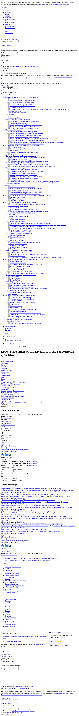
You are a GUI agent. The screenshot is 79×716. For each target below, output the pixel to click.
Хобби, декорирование (12, 582)
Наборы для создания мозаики (18, 247)
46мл (2, 442)
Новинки (8, 328)
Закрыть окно (5, 85)
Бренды (7, 16)
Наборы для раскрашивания (17, 244)
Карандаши (8, 570)
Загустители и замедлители (17, 113)
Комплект (4, 387)
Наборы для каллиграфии (16, 245)
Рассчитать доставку (22, 450)
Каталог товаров (6, 94)
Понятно (4, 7)
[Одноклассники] (4, 455)
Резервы (11, 218)
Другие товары (32, 461)
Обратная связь (10, 28)
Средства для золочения (16, 240)
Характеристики (6, 391)
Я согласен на (21, 66)
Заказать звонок (6, 45)
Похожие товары (6, 396)
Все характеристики (7, 418)
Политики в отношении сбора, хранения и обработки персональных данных (21, 78)
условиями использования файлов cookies (55, 4)
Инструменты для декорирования (19, 230)
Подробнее (70, 491)
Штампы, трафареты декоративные (20, 233)
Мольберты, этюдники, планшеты (16, 580)
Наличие (4, 398)
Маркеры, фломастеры (12, 573)
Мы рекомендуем (10, 326)
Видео (3, 401)
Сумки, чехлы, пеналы (12, 587)
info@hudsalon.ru (57, 632)
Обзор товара (5, 384)
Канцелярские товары (12, 591)
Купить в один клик (22, 688)
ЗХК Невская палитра (8, 425)
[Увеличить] (22, 403)
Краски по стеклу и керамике (18, 206)
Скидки (7, 330)
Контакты (8, 21)
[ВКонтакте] (2, 455)
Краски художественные (13, 567)
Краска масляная (6, 421)
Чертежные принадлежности (14, 586)
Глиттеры (11, 214)
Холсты (7, 579)
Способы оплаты (10, 19)
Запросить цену (18, 712)
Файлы (3, 399)
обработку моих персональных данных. (25, 66)
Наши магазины (10, 22)
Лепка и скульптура (11, 584)
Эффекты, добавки (14, 118)
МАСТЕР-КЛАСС (7, 428)
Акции (7, 14)
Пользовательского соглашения (63, 77)
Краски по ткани (14, 207)
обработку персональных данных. (23, 686)
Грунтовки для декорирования (18, 216)
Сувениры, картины (11, 592)
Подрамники (12, 294)
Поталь (10, 238)
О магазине (8, 24)
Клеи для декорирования (16, 221)
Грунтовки (12, 114)
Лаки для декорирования (16, 219)
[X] (10, 455)
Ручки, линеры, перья (12, 575)
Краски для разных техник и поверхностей (22, 209)
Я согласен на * (19, 686)
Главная (7, 10)
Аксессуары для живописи (17, 290)
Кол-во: (3, 448)
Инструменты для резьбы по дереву (20, 232)
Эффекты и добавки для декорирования (21, 213)
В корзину (12, 446)
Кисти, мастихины (11, 568)
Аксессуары (5, 392)
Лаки (10, 116)
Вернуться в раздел (7, 382)
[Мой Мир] (7, 455)
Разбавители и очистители (17, 111)
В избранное (21, 492)
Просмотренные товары (9, 555)
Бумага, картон (10, 577)
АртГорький (64, 645)
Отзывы (7, 12)
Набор (3, 386)
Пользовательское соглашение (11, 641)
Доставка (8, 17)
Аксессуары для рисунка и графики (20, 292)
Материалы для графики (13, 572)
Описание (4, 389)
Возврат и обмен (10, 26)
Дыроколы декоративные (16, 235)
